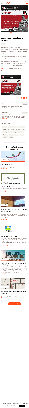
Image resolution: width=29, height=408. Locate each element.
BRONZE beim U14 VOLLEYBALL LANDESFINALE (12, 106)
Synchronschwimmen (14, 134)
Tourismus (5, 137)
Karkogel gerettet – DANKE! (10, 236)
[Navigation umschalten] (27, 2)
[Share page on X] (27, 98)
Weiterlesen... (5, 118)
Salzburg (5, 132)
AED (9, 127)
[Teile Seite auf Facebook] (24, 98)
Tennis (22, 134)
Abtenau (5, 127)
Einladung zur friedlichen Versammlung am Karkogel (13, 264)
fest (8, 129)
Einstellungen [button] (14, 405)
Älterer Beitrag (6, 112)
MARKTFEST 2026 (7, 187)
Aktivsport (14, 127)
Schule (9, 132)
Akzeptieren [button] (22, 405)
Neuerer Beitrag (6, 104)
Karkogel (18, 129)
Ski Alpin (15, 132)
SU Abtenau (5, 134)
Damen (4, 129)
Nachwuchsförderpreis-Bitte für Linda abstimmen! (13, 292)
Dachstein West (21, 127)
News (8, 32)
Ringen (23, 129)
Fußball (11, 32)
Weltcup (11, 137)
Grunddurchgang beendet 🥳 (8, 114)
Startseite (3, 32)
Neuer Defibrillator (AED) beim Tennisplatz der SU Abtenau (14, 210)
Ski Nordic (21, 132)
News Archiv (14, 304)
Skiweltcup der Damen (8, 164)
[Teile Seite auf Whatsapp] (21, 98)
